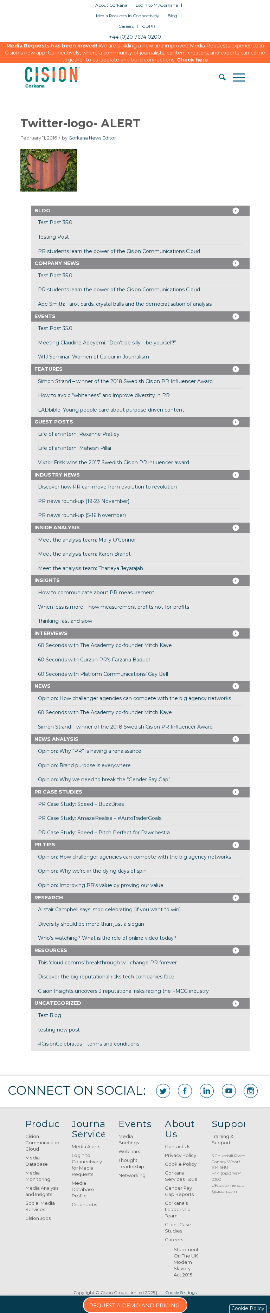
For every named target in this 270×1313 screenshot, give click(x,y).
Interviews (51, 633)
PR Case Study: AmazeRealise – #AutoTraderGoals (99, 818)
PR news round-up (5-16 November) (82, 515)
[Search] (219, 77)
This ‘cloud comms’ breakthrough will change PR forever (107, 962)
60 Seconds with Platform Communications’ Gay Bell (103, 674)
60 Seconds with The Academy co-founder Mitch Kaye (105, 645)
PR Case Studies (58, 792)
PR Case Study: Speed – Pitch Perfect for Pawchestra (104, 832)
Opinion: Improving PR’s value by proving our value (100, 885)
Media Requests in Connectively (127, 15)
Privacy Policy (180, 1155)
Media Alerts (86, 1146)
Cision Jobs (38, 1218)
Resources (50, 950)
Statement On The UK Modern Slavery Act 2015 (186, 1262)
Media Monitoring (37, 1176)
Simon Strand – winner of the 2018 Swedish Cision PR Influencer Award (125, 381)
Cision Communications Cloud (42, 1142)
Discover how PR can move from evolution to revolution (107, 487)
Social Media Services (40, 1206)
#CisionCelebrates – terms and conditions (88, 1044)
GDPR (148, 26)
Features (48, 369)
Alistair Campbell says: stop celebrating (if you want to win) (109, 909)
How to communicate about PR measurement (96, 592)
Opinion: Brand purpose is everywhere (84, 765)
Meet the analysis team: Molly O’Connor (87, 540)
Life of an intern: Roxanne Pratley (79, 434)
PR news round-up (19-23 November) (83, 501)
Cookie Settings (181, 1292)
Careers (126, 26)
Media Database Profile (83, 1189)
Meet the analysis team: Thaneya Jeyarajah (90, 568)
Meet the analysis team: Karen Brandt (84, 554)
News (42, 686)
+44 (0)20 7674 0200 (135, 37)
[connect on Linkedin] (207, 1091)
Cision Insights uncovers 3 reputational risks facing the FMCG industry (123, 991)
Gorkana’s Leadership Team (178, 1209)
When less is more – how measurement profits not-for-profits (113, 607)
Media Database (36, 1161)
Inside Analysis (57, 527)
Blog (172, 15)
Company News (56, 263)
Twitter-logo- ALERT (80, 123)
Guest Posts (53, 422)
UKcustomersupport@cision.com (232, 1188)
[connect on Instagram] (250, 1091)
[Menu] (235, 77)
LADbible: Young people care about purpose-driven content (111, 410)
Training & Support (222, 1139)
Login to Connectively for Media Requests (87, 1164)
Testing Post (53, 237)
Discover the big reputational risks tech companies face (106, 977)
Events (45, 316)
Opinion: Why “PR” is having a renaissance (89, 751)
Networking (132, 1175)
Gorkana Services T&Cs (181, 1176)
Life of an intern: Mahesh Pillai (74, 448)
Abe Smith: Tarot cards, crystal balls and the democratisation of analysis (125, 304)
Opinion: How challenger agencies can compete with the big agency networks (134, 698)
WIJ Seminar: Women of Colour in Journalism (93, 357)
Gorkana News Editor (92, 138)
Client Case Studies (178, 1228)
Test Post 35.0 (55, 222)
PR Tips (44, 844)
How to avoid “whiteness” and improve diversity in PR (104, 395)
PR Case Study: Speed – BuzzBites (81, 804)
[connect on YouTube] (229, 1091)
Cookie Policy (181, 1164)
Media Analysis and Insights (41, 1191)
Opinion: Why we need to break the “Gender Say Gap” (104, 779)
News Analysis (56, 739)
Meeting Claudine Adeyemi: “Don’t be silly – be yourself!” (107, 342)
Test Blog (49, 1015)
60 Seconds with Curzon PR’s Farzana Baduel (94, 659)
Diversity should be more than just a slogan (91, 924)
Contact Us (177, 1146)
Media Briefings (128, 1139)
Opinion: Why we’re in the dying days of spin (92, 871)
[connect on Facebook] (185, 1091)
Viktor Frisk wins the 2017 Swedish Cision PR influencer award (113, 462)
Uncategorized (57, 1003)
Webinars (129, 1151)
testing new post (59, 1030)
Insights (47, 580)
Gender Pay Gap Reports (179, 1191)
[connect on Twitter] (163, 1091)
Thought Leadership (131, 1163)
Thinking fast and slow (65, 621)
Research (48, 897)
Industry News (57, 475)
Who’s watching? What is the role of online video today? (107, 938)
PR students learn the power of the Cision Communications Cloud (119, 251)
